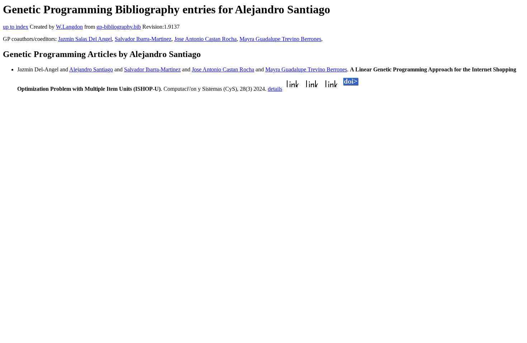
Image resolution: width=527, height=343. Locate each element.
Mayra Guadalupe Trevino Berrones (280, 39)
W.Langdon (69, 27)
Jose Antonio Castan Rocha (205, 39)
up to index (15, 27)
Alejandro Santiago (91, 69)
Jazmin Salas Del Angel (85, 39)
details (275, 89)
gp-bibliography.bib (118, 27)
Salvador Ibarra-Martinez (143, 39)
